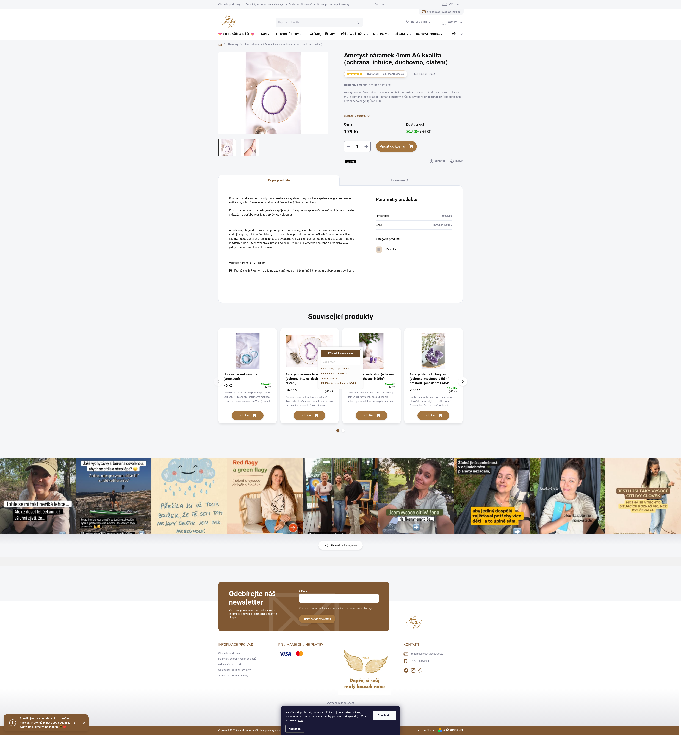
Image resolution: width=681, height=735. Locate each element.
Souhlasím (384, 715)
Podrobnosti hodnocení (393, 74)
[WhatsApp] (420, 670)
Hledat (358, 22)
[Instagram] (413, 670)
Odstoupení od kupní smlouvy (333, 4)
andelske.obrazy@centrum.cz (427, 653)
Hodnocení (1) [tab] (399, 180)
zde (300, 720)
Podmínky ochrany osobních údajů (265, 4)
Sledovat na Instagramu (344, 545)
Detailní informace (355, 116)
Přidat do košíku (392, 146)
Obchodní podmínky (229, 4)
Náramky (390, 249)
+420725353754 (420, 660)
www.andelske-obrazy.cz (340, 702)
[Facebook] (406, 670)
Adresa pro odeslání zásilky (233, 675)
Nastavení (295, 728)
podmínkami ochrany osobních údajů (352, 608)
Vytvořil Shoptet (426, 730)
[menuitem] (237, 34)
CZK (452, 4)
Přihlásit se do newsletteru (317, 619)
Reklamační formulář (300, 4)
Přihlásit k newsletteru (340, 353)
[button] (337, 430)
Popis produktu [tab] (279, 180)
